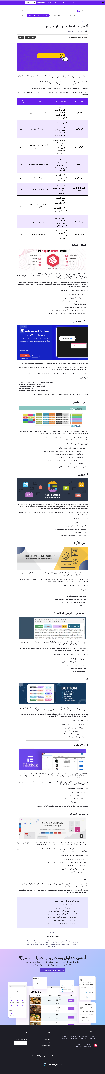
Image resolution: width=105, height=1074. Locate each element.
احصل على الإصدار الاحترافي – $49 (38, 15)
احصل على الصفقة (30, 2)
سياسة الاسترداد (60, 1056)
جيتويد (81, 474)
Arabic (21, 1043)
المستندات (47, 1039)
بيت (80, 15)
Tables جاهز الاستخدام (21, 1039)
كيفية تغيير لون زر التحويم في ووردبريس (65, 908)
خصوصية (68, 1056)
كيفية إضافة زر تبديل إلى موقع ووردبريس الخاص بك (62, 923)
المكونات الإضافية (83, 21)
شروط (74, 1056)
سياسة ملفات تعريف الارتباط (46, 1056)
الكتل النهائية (79, 245)
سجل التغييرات (46, 1045)
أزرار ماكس (79, 402)
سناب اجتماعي (77, 813)
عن (49, 1048)
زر (84, 679)
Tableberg (78, 744)
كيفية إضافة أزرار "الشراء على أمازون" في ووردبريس (62, 917)
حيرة (20, 37)
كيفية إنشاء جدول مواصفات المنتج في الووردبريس (68, 806)
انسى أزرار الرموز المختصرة (69, 613)
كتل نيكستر (79, 321)
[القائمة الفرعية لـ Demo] (66, 15)
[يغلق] (103, 2)
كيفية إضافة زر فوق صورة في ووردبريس (65, 920)
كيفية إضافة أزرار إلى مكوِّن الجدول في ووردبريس (63, 911)
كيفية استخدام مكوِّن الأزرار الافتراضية (66, 904)
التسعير (25, 1036)
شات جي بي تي (29, 37)
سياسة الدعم (33, 1056)
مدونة (48, 1036)
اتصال (48, 1042)
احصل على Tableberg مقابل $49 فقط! (52, 970)
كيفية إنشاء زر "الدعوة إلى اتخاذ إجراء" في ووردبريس (62, 914)
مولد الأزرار (79, 543)
